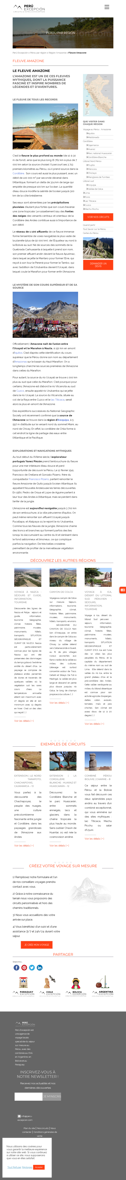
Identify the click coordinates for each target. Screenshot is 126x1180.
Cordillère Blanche (97, 157)
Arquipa (92, 185)
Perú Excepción (20, 53)
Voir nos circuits (98, 217)
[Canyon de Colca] (63, 577)
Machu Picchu (92, 209)
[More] (106, 6)
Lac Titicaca (90, 201)
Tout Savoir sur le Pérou (94, 229)
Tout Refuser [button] (14, 1167)
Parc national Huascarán (100, 153)
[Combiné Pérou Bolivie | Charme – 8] (98, 761)
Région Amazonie (57, 53)
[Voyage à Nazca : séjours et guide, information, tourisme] (27, 577)
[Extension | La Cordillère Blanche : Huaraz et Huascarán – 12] (63, 761)
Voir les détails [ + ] (24, 721)
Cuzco (20, 390)
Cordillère (18, 173)
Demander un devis (98, 265)
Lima (87, 193)
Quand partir (89, 225)
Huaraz (91, 149)
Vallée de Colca (95, 189)
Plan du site (29, 1128)
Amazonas (20, 361)
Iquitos (18, 352)
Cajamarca (93, 145)
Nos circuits (42, 1128)
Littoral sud (88, 181)
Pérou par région (60, 33)
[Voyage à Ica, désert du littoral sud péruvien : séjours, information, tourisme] (98, 577)
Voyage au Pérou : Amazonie (97, 129)
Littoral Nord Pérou (92, 161)
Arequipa (63, 419)
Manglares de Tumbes (99, 177)
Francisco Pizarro (39, 479)
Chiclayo (92, 173)
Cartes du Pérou (90, 233)
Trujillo (91, 165)
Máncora (92, 169)
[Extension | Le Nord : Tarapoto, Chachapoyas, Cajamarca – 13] (27, 761)
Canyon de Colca (61, 591)
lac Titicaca (57, 399)
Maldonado (93, 137)
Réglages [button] (27, 1167)
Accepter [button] (39, 1167)
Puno (87, 197)
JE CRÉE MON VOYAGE (36, 945)
